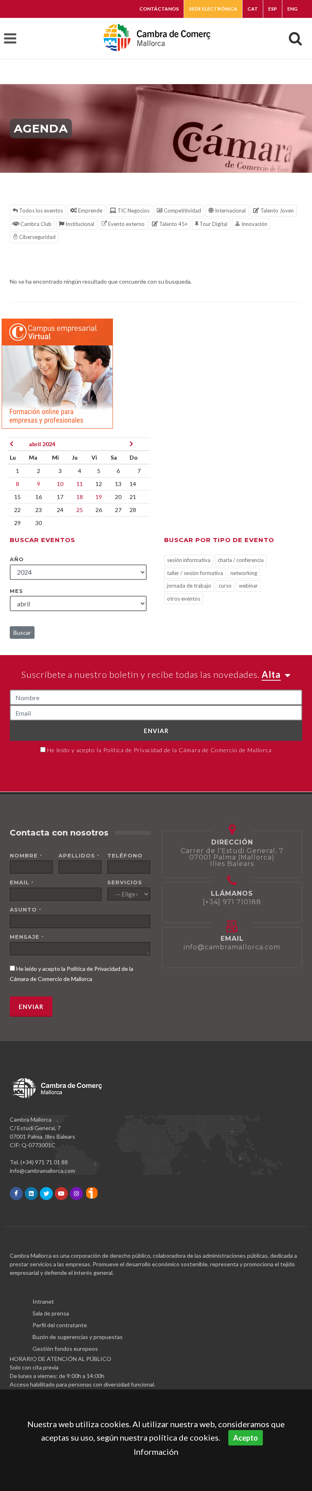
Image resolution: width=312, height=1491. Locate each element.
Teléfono (125, 855)
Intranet (43, 1301)
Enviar (156, 730)
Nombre (26, 855)
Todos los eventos (40, 210)
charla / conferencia (241, 560)
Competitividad (181, 210)
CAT (252, 9)
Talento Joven (276, 210)
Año (17, 559)
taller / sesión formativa (195, 573)
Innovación (253, 224)
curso (225, 585)
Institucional (79, 224)
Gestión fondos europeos (65, 1348)
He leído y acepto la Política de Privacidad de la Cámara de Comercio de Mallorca (159, 750)
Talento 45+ (173, 224)
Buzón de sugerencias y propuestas (77, 1336)
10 (60, 483)
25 (79, 509)
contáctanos (159, 9)
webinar (248, 585)
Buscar (22, 632)
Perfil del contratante (59, 1325)
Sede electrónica (213, 9)
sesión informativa (188, 560)
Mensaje (27, 936)
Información (156, 1451)
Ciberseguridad (37, 237)
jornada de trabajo (189, 585)
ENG (292, 9)
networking (243, 573)
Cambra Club (35, 224)
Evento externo (126, 224)
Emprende (89, 210)
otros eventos (183, 598)
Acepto (245, 1437)
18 (79, 496)
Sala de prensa (50, 1313)
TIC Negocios (133, 210)
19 (98, 496)
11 (79, 483)
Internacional (230, 210)
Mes (16, 591)
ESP (272, 9)
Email (22, 882)
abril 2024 (42, 444)
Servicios (124, 882)
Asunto (25, 909)
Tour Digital (213, 224)
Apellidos (79, 855)
